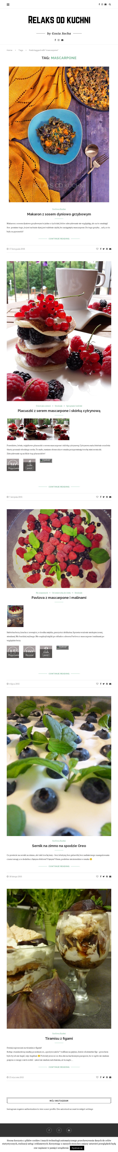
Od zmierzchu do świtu (61, 593)
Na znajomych (42, 593)
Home (9, 50)
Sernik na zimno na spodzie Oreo (59, 846)
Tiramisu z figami (59, 1038)
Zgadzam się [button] (77, 1148)
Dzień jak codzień (43, 406)
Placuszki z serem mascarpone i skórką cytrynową (59, 411)
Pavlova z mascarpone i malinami (59, 598)
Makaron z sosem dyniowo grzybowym (59, 214)
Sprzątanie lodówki (74, 406)
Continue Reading (59, 239)
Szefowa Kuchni (59, 209)
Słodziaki (58, 406)
